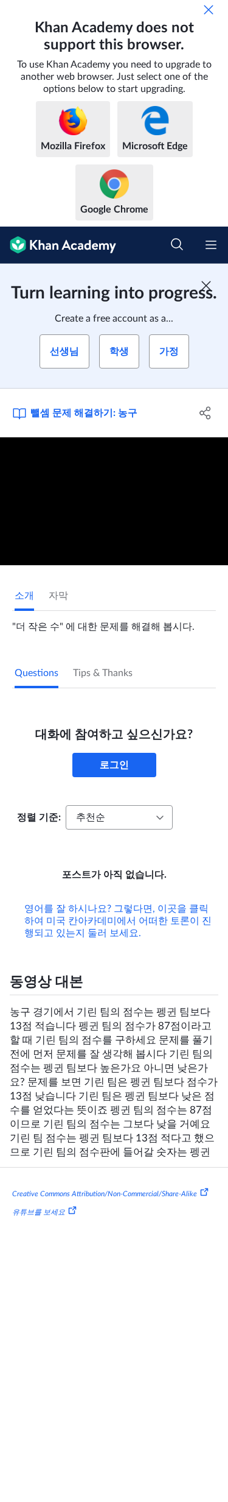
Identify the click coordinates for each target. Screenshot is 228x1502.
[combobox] (119, 817)
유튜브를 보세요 (38, 1212)
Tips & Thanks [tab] (103, 673)
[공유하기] (205, 413)
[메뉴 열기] (211, 245)
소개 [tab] (24, 596)
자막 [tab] (58, 596)
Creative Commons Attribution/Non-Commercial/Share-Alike (104, 1193)
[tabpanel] (114, 622)
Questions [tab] (36, 673)
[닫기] (208, 9)
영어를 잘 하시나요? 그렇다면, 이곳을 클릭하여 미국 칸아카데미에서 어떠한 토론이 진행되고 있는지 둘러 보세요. (118, 921)
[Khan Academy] (58, 245)
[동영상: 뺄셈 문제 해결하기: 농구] (114, 501)
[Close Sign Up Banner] (206, 285)
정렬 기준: (39, 817)
